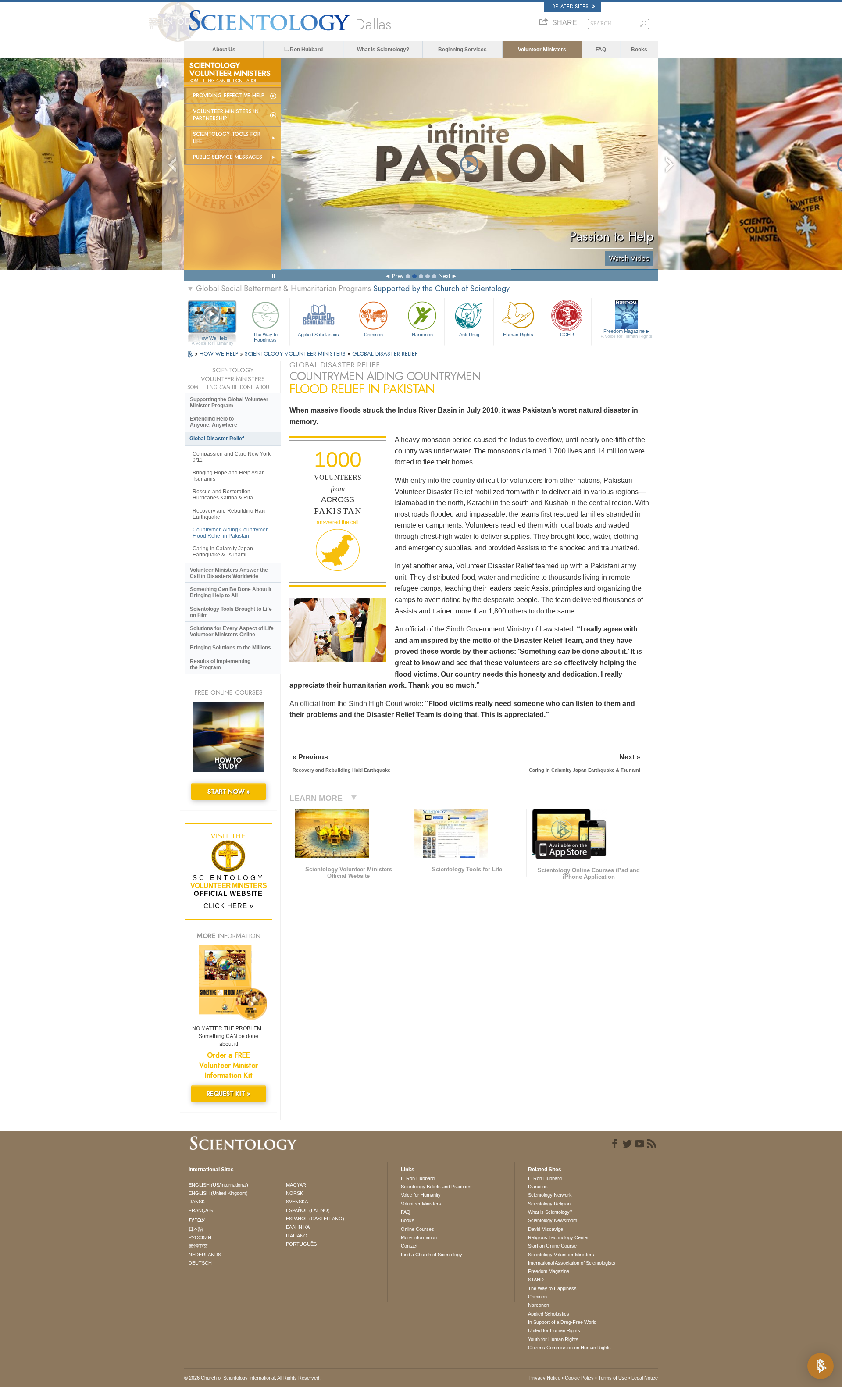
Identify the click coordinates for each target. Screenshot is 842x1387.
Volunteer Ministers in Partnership (226, 114)
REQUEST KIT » (228, 1093)
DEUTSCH (200, 1263)
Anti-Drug (469, 334)
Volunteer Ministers (542, 49)
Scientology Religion (549, 1203)
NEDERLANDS (205, 1254)
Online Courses (417, 1229)
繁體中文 (198, 1245)
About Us (223, 49)
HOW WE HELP (220, 353)
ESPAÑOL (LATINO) (308, 1210)
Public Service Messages (227, 157)
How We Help (212, 338)
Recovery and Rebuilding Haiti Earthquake (229, 514)
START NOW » (228, 791)
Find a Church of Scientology (431, 1254)
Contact (409, 1245)
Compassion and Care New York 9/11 (232, 457)
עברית (197, 1219)
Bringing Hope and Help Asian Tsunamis (229, 476)
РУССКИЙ (200, 1237)
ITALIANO (296, 1235)
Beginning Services (462, 49)
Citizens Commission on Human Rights (569, 1347)
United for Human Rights (554, 1330)
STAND (536, 1279)
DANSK (197, 1201)
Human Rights (518, 334)
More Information (419, 1237)
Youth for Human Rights (553, 1339)
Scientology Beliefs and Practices (436, 1186)
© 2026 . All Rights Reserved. (252, 1377)
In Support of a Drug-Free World (562, 1322)
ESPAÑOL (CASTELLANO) (315, 1218)
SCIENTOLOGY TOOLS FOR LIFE (226, 137)
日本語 (196, 1229)
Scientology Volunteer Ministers (561, 1254)
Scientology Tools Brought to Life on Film (231, 612)
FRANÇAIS (201, 1210)
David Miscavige (545, 1229)
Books (639, 49)
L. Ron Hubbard (303, 49)
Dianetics (538, 1186)
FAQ (601, 49)
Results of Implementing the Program (220, 664)
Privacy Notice (544, 1377)
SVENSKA (297, 1201)
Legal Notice (645, 1377)
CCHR (567, 334)
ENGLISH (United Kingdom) (218, 1193)
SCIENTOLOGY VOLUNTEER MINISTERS (296, 353)
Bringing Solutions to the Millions (230, 648)
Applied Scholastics (318, 334)
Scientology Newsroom (552, 1220)
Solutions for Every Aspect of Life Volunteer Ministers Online (232, 631)
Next (444, 275)
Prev (397, 275)
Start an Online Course (552, 1245)
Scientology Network (550, 1195)
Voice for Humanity (421, 1195)
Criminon (373, 334)
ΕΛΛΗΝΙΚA (298, 1227)
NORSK (294, 1193)
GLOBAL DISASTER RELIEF (384, 353)
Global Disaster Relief (216, 438)
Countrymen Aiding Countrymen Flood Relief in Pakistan (231, 533)
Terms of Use (612, 1377)
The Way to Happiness (265, 337)
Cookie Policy (579, 1377)
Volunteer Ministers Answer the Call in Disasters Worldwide (229, 573)
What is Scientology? (383, 49)
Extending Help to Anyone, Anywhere (213, 422)
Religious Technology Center (558, 1237)
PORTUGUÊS (301, 1244)
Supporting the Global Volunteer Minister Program (229, 402)
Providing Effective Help (228, 96)
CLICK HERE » (228, 905)
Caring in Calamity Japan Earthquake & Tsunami (223, 552)
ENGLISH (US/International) (218, 1184)
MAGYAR (296, 1184)
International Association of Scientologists (571, 1263)
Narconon (422, 334)
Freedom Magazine (626, 333)
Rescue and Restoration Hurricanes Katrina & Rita (223, 494)
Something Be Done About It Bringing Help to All (230, 592)
